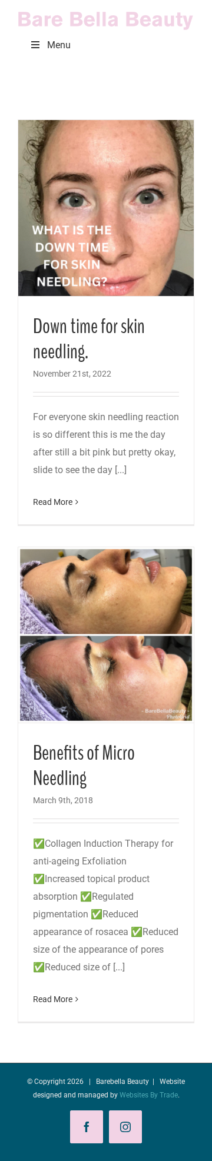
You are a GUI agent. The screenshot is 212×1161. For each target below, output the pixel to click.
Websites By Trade (149, 1095)
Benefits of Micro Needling (84, 766)
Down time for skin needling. (89, 339)
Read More (52, 502)
